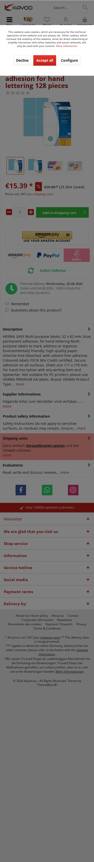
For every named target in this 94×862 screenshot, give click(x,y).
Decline (22, 60)
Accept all (44, 60)
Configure (69, 60)
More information (66, 46)
